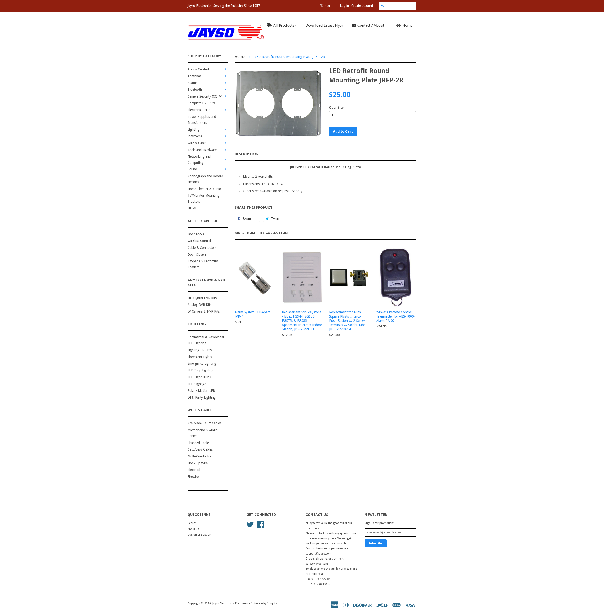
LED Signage (197, 384)
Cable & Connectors (202, 248)
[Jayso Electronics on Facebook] (260, 524)
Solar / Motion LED (201, 390)
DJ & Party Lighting (202, 397)
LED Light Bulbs (199, 377)
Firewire (193, 476)
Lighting (193, 129)
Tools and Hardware (202, 150)
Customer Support (199, 534)
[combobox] (401, 5)
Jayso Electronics (223, 603)
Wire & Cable (197, 143)
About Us (193, 529)
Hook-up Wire (198, 463)
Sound (192, 169)
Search (192, 523)
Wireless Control (199, 241)
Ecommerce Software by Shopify (256, 603)
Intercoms (195, 136)
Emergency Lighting (202, 363)
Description (247, 154)
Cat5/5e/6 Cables (200, 449)
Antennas (194, 76)
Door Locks (196, 234)
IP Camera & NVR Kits (204, 311)
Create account (362, 6)
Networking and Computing (199, 159)
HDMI (192, 208)
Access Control (198, 69)
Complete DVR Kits (201, 103)
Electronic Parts (199, 110)
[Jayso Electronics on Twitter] (250, 524)
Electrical (194, 470)
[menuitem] (284, 26)
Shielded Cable (198, 443)
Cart (327, 6)
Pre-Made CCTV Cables (204, 423)
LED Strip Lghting (200, 370)
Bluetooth (195, 89)
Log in (344, 6)
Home (240, 57)
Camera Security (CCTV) (205, 96)
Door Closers (197, 254)
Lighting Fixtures (200, 350)
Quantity (336, 107)
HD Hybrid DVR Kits (202, 298)
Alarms (192, 83)
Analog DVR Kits (199, 304)
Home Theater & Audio (204, 189)
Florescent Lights (200, 357)
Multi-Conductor (199, 456)
